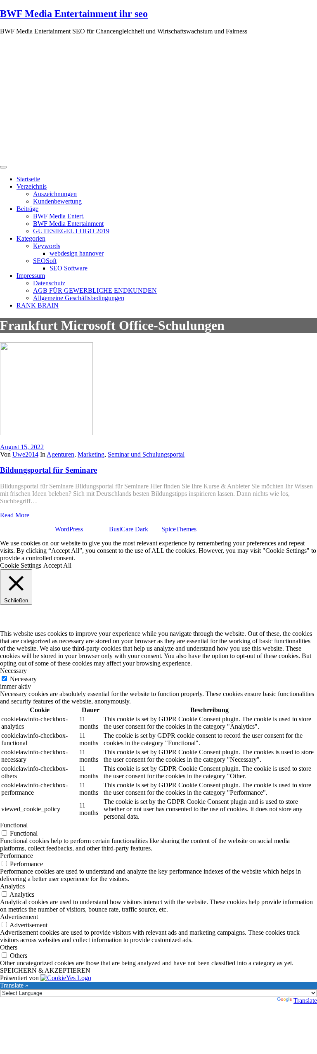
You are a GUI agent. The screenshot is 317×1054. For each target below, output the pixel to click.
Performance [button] (16, 855)
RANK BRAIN (38, 305)
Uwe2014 (25, 454)
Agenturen (60, 454)
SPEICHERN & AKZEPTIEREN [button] (45, 970)
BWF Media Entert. (59, 216)
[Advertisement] (158, 99)
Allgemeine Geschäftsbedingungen (78, 297)
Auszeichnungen (55, 193)
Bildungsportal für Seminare (48, 470)
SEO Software (69, 268)
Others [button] (8, 947)
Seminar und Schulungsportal (146, 454)
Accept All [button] (57, 565)
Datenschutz (49, 283)
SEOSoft (45, 260)
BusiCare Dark (128, 529)
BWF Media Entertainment (68, 223)
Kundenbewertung (57, 201)
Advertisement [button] (19, 916)
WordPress (69, 529)
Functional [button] (14, 825)
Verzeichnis (32, 186)
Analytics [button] (12, 886)
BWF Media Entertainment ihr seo (74, 13)
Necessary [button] (13, 670)
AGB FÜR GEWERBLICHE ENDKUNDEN (95, 290)
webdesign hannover (77, 253)
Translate (305, 1000)
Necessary (23, 678)
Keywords (46, 245)
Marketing (91, 454)
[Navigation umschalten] (3, 167)
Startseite (28, 178)
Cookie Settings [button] (20, 565)
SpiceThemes (178, 529)
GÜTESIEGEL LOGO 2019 (71, 230)
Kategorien (31, 238)
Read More (14, 515)
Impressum (31, 275)
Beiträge (27, 208)
